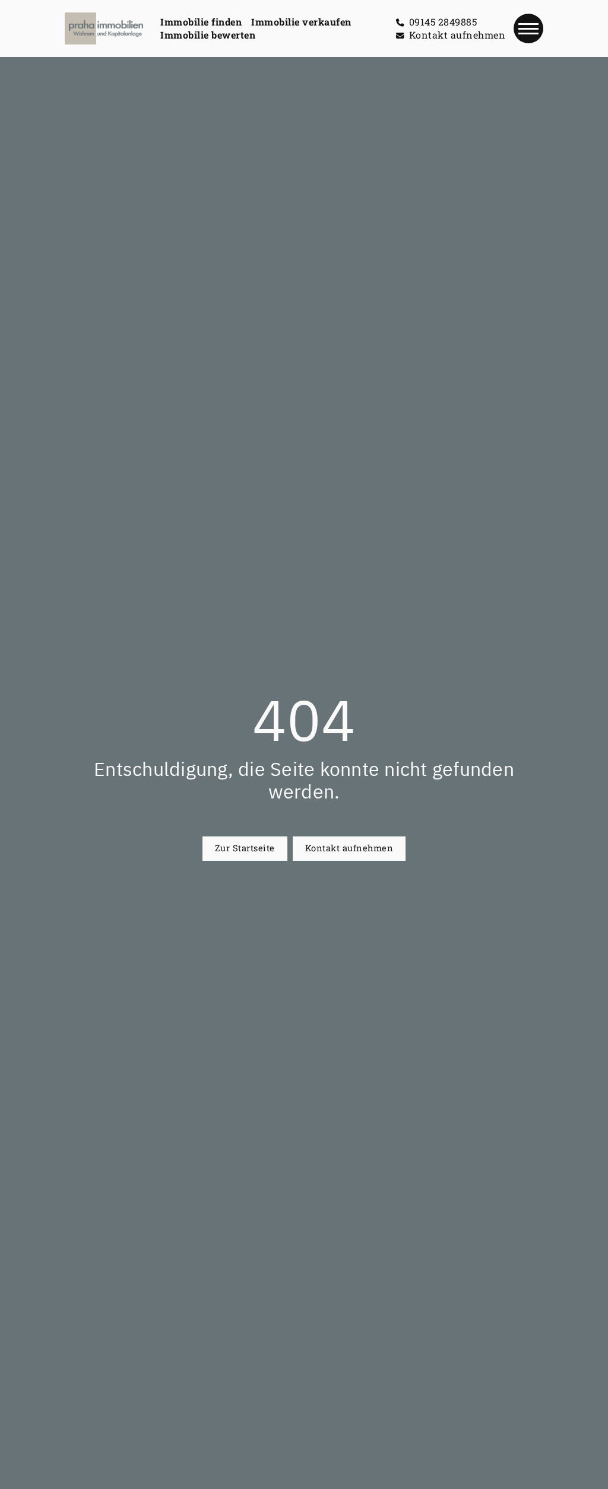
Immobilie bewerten (207, 34)
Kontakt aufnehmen (349, 848)
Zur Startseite (245, 848)
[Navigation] (528, 28)
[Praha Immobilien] (104, 28)
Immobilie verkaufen (301, 21)
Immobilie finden (201, 21)
